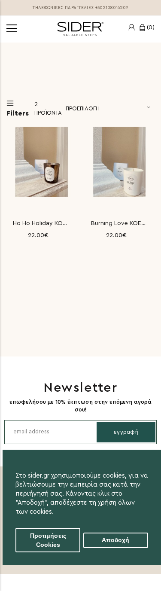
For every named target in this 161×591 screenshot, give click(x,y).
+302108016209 (111, 8)
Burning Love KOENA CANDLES (120, 223)
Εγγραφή (126, 432)
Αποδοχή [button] (115, 540)
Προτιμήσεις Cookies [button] (48, 540)
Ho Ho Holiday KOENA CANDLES (41, 223)
